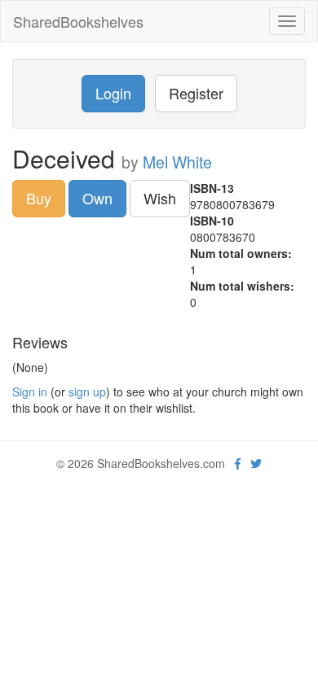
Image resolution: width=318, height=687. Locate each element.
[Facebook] (238, 463)
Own (97, 197)
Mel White (177, 162)
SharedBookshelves (78, 21)
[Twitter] (256, 463)
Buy (38, 197)
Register (196, 92)
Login (113, 92)
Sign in (29, 391)
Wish (160, 197)
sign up (87, 391)
